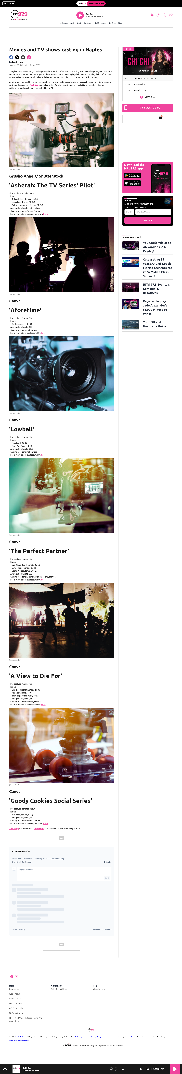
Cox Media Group (20, 1037)
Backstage (35, 85)
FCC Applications (16, 1013)
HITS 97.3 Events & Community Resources (156, 289)
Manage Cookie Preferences (19, 1040)
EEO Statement (16, 1003)
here (45, 214)
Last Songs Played (67, 23)
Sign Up (147, 220)
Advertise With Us (59, 989)
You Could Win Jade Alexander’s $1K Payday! (157, 247)
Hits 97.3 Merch (100, 23)
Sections (7, 3)
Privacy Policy (96, 1037)
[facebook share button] (11, 57)
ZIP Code (127, 208)
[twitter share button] (17, 57)
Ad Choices (132, 1037)
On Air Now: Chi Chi (147, 71)
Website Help (99, 989)
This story (14, 828)
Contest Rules (15, 999)
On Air (79, 23)
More (120, 23)
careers (148, 1037)
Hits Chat (112, 23)
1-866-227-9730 (148, 107)
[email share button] (23, 57)
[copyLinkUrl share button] (29, 57)
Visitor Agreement (81, 1037)
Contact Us (14, 989)
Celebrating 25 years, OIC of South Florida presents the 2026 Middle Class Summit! (157, 268)
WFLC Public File (16, 1008)
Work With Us (15, 994)
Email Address (140, 208)
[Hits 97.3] (91, 3)
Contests (87, 23)
